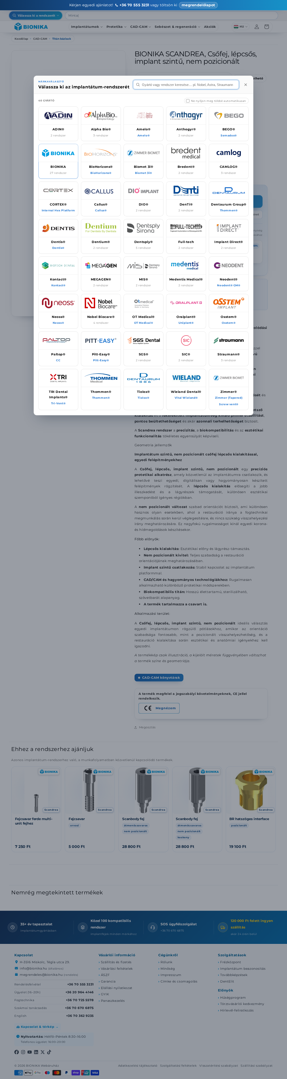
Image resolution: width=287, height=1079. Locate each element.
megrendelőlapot (198, 5)
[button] (58, 123)
